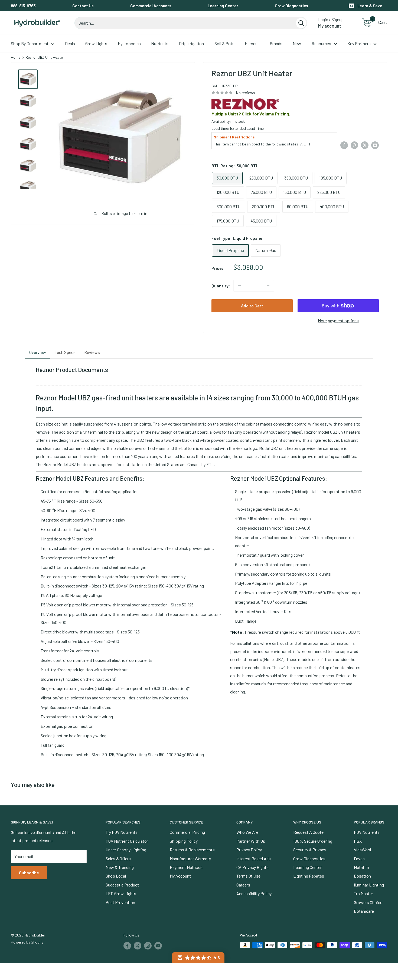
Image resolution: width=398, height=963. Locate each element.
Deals (70, 43)
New (297, 43)
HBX (358, 841)
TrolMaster (363, 893)
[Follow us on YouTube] (158, 945)
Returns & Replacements (192, 849)
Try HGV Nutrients (122, 832)
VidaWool (362, 849)
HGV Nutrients (367, 832)
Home (15, 57)
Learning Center (223, 5)
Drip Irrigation (191, 43)
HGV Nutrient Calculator (127, 841)
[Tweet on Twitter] (364, 145)
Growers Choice (368, 902)
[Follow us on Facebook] (127, 945)
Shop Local (116, 875)
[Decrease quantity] (239, 285)
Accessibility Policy (254, 893)
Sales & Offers (118, 858)
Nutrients (159, 43)
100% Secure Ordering (312, 841)
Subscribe (29, 872)
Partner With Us (250, 841)
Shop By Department (29, 43)
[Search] (301, 23)
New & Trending (120, 867)
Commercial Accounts (150, 5)
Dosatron (362, 875)
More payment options (338, 320)
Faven (359, 858)
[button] (198, 957)
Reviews (92, 352)
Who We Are (247, 832)
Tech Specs (65, 352)
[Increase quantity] (268, 285)
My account (329, 25)
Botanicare (364, 911)
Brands (276, 43)
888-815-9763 (23, 5)
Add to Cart (252, 305)
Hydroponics (129, 43)
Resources (321, 43)
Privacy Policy (249, 849)
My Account (180, 875)
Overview (37, 352)
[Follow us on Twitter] (137, 945)
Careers (243, 884)
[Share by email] (375, 145)
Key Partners (359, 43)
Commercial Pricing (187, 832)
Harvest (252, 43)
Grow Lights (96, 43)
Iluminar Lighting (369, 884)
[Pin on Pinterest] (354, 145)
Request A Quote (308, 832)
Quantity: (220, 285)
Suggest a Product (122, 884)
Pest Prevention (120, 902)
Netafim (361, 867)
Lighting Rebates (308, 875)
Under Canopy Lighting (126, 849)
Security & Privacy (309, 849)
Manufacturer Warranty (190, 858)
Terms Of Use (248, 875)
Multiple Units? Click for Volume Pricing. (250, 113)
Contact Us (83, 5)
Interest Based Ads (253, 858)
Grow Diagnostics (291, 5)
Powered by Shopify (27, 942)
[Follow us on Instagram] (148, 945)
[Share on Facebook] (344, 145)
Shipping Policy (184, 841)
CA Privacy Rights (252, 867)
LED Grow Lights (121, 893)
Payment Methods (186, 867)
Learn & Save (369, 5)
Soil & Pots (224, 43)
